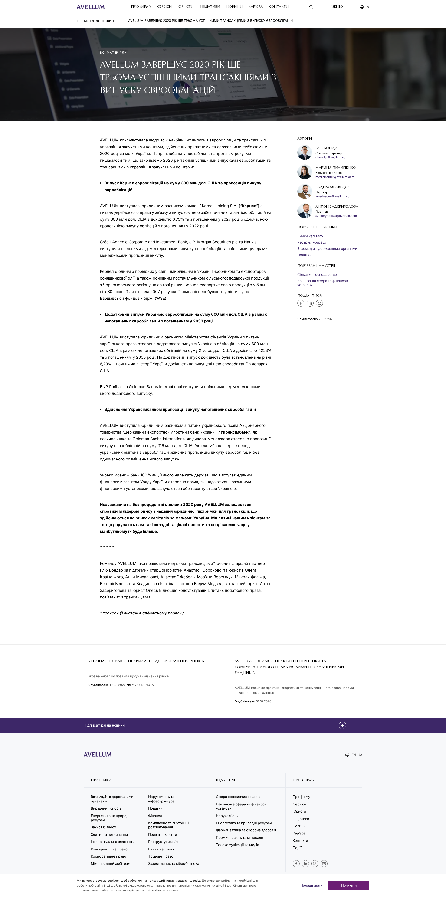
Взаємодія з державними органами (327, 249)
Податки (304, 255)
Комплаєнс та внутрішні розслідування (168, 825)
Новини (234, 7)
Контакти (279, 7)
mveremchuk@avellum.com (334, 177)
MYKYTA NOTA (143, 685)
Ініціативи (209, 7)
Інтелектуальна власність (112, 841)
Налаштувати (311, 885)
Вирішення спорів (106, 808)
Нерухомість (227, 815)
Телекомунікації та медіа (237, 844)
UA (360, 755)
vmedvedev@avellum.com (333, 196)
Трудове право (160, 856)
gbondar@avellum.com (331, 157)
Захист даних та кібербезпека (173, 863)
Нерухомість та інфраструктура (161, 798)
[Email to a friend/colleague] (319, 303)
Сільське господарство (317, 274)
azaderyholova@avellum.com (336, 216)
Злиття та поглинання (109, 834)
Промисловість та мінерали (239, 837)
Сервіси (164, 7)
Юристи (185, 7)
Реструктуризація (312, 242)
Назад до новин (98, 21)
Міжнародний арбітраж (111, 863)
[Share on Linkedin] (310, 303)
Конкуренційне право (109, 849)
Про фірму (141, 7)
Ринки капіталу (310, 236)
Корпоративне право (108, 856)
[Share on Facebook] (300, 303)
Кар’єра (255, 7)
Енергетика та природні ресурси (111, 817)
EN (366, 7)
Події (297, 848)
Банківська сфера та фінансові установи (323, 283)
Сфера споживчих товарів (238, 796)
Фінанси (155, 815)
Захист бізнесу (103, 827)
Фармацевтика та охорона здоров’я (246, 830)
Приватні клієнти (162, 834)
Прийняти (349, 885)
